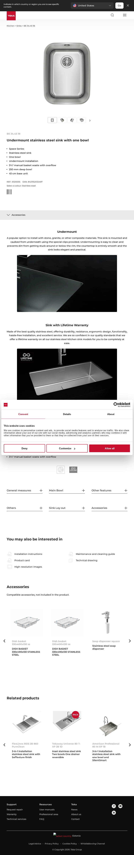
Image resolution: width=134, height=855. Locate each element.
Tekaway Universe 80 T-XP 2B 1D (66, 745)
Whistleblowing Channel (93, 843)
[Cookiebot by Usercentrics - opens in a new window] (116, 404)
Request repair (15, 809)
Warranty (12, 814)
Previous (4, 641)
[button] (92, 5)
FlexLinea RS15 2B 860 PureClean (25, 745)
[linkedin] (114, 813)
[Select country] (118, 15)
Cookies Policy (69, 843)
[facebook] (114, 806)
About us (76, 814)
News (74, 809)
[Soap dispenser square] (107, 623)
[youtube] (120, 806)
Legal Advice (35, 843)
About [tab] (110, 414)
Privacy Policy (52, 843)
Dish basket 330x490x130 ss (21, 643)
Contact (75, 819)
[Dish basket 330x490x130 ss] (26, 623)
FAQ (41, 819)
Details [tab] (67, 414)
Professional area (48, 814)
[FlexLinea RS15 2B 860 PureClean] (26, 725)
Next (90, 120)
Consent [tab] (23, 414)
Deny (24, 448)
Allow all (110, 448)
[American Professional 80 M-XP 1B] (107, 725)
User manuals (47, 809)
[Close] (127, 6)
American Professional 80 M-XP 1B (105, 745)
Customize (65, 448)
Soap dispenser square (106, 641)
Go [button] (119, 5)
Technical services (16, 819)
